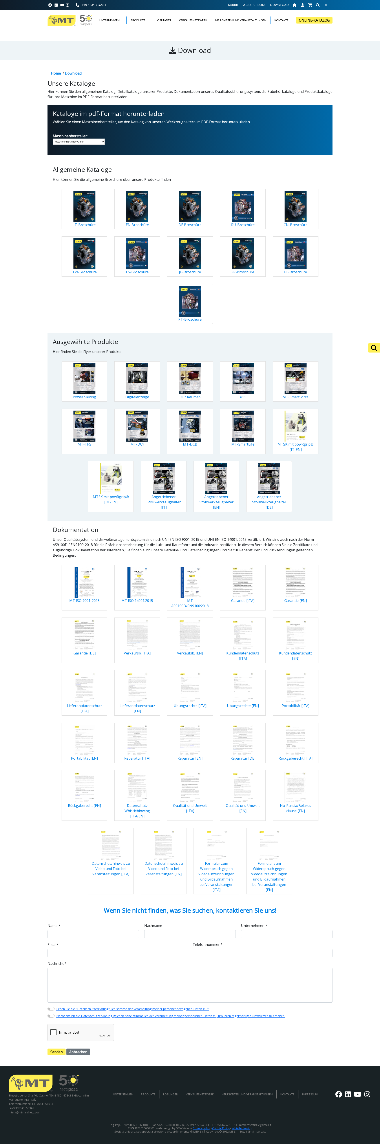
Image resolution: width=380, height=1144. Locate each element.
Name (54, 925)
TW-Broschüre (84, 272)
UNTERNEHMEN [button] (109, 20)
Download (279, 5)
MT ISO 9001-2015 (84, 600)
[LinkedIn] (56, 5)
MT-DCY (137, 444)
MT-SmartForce (296, 397)
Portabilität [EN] (84, 758)
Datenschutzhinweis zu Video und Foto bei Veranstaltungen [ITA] (111, 868)
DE (325, 5)
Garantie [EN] (295, 600)
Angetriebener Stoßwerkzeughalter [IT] (164, 502)
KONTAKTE (281, 20)
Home (56, 73)
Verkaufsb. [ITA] (137, 653)
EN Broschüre (137, 224)
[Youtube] (62, 5)
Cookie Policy (221, 1128)
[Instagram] (69, 5)
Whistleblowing (242, 1128)
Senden (56, 1051)
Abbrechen (78, 1051)
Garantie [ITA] (242, 600)
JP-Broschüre (190, 272)
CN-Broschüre (295, 224)
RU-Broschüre (243, 224)
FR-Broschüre (243, 272)
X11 (243, 397)
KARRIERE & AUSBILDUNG (247, 5)
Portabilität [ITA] (295, 705)
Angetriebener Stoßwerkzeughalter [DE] (269, 502)
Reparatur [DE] (242, 758)
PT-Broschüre (190, 319)
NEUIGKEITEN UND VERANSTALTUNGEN (240, 20)
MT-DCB (190, 444)
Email (53, 944)
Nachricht (57, 963)
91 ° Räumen (190, 397)
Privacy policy (201, 1128)
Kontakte (287, 1094)
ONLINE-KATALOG (314, 20)
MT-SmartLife (242, 444)
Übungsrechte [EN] (243, 705)
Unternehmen (254, 925)
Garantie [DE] (84, 653)
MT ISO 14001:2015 (137, 600)
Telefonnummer (208, 944)
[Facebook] (50, 5)
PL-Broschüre (295, 272)
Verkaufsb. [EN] (190, 653)
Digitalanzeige (137, 397)
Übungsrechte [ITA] (190, 705)
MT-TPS (84, 444)
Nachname (153, 925)
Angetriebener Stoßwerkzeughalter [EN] (216, 502)
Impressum (310, 1094)
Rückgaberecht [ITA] (295, 758)
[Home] (294, 5)
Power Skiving (84, 397)
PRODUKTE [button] (138, 20)
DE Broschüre (190, 224)
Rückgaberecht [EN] (84, 805)
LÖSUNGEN (163, 20)
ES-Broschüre (137, 272)
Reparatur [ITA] (137, 758)
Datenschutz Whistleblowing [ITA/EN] (137, 811)
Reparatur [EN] (190, 758)
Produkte (148, 1094)
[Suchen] (374, 348)
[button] (310, 5)
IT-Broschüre (84, 224)
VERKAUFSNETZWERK (193, 20)
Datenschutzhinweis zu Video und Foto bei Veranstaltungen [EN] (163, 868)
